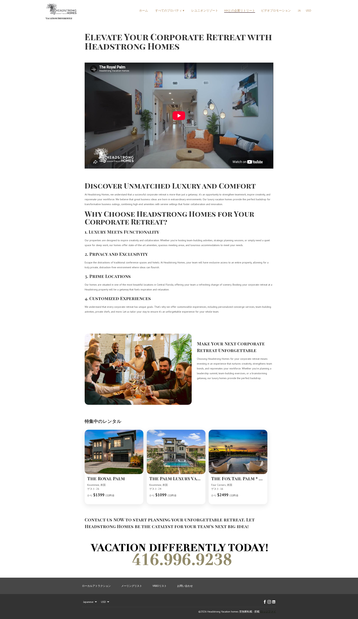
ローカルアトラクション (96, 586)
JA (299, 10)
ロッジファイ (268, 611)
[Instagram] (269, 602)
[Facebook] (265, 602)
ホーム (143, 10)
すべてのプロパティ (169, 10)
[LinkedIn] (273, 602)
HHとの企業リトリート (239, 10)
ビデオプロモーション (276, 10)
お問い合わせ (185, 586)
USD (308, 10)
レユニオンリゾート (204, 10)
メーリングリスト (131, 586)
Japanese (88, 602)
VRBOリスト (160, 586)
